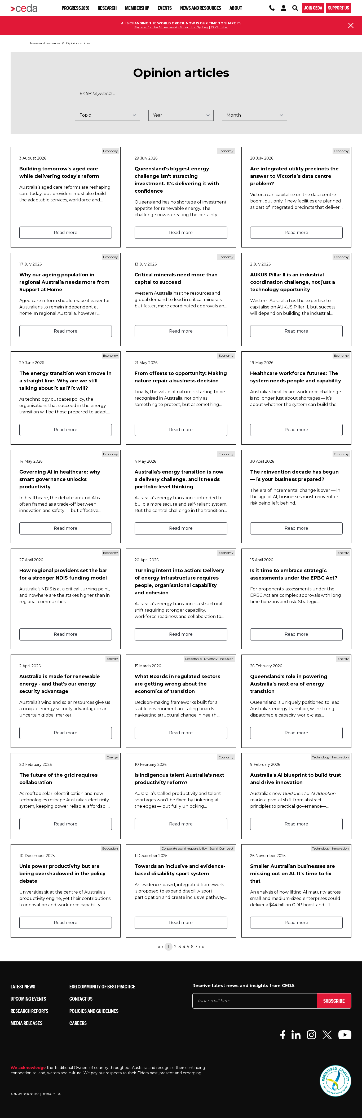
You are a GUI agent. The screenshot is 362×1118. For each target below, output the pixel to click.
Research (107, 8)
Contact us (80, 999)
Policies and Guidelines (93, 1011)
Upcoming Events (28, 999)
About (235, 8)
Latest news (23, 986)
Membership (137, 8)
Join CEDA (313, 8)
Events (165, 8)
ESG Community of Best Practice (102, 986)
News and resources (200, 8)
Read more (65, 232)
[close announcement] (351, 25)
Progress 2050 (75, 8)
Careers (78, 1023)
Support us (338, 8)
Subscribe (334, 1001)
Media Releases (26, 1023)
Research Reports (29, 1011)
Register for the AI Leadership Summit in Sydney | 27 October (181, 27)
